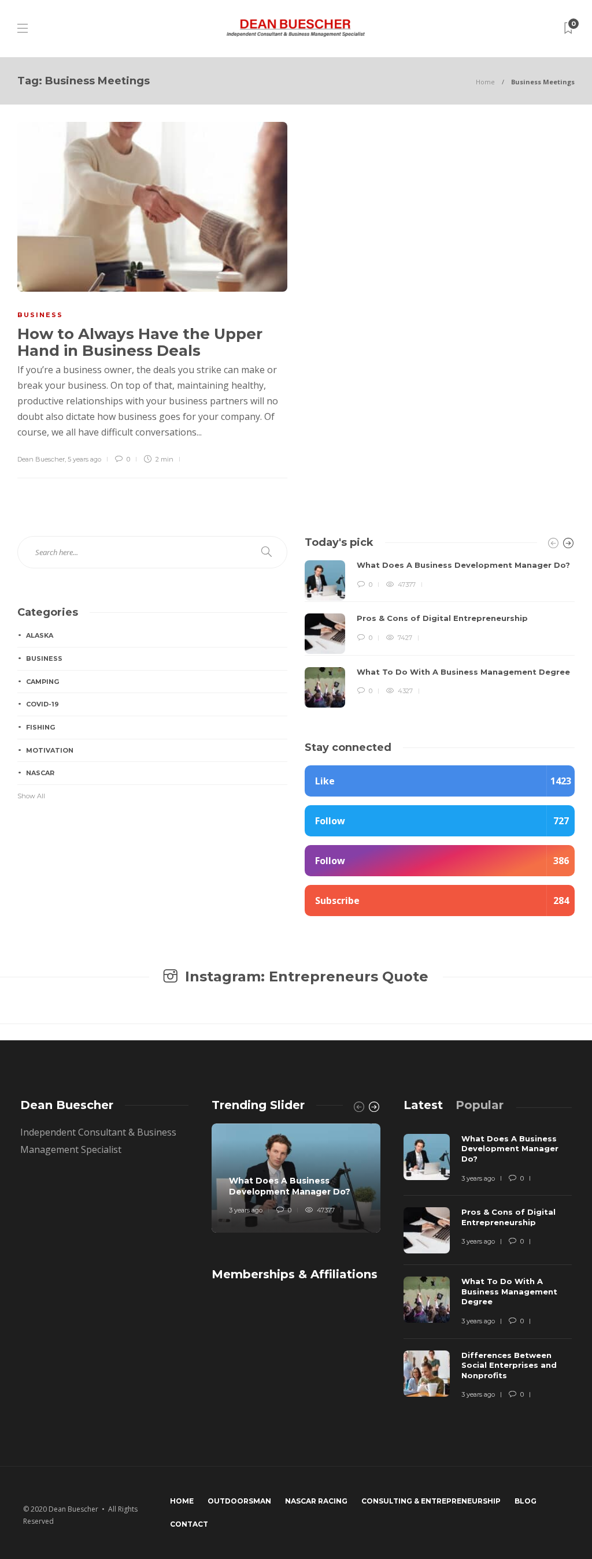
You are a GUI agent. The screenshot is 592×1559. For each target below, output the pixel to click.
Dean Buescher (41, 459)
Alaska (39, 635)
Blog (525, 1501)
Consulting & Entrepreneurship (431, 1501)
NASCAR (40, 773)
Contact (189, 1524)
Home (485, 81)
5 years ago (84, 459)
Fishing (40, 727)
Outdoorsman (239, 1501)
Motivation (49, 750)
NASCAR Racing (316, 1501)
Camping (42, 682)
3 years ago (245, 1210)
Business (40, 315)
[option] (440, 633)
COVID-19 (42, 704)
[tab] (423, 1105)
